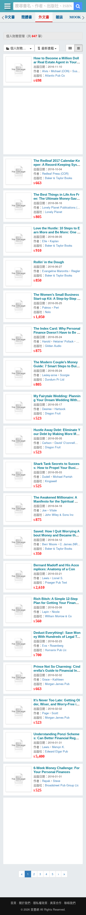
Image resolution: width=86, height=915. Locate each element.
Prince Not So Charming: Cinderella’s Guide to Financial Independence (57, 670)
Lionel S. (57, 578)
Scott (55, 713)
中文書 (9, 17)
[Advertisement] (43, 121)
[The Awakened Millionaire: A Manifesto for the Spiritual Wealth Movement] (18, 508)
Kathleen (58, 679)
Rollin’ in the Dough (49, 262)
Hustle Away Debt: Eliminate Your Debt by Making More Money (57, 434)
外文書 (44, 17)
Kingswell (51, 481)
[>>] (64, 874)
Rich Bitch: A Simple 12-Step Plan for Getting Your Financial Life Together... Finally (57, 603)
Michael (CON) (60, 71)
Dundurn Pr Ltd (54, 379)
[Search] (78, 6)
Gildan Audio (53, 346)
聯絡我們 (70, 903)
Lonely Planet (53, 212)
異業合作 (56, 903)
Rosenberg (56, 645)
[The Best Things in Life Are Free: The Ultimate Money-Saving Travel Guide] (18, 206)
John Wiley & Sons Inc (59, 515)
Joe (44, 510)
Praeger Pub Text (56, 582)
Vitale (53, 510)
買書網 (35, 909)
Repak (46, 781)
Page (45, 713)
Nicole (56, 611)
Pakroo (46, 307)
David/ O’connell (64, 443)
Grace (46, 679)
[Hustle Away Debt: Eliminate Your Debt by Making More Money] (18, 441)
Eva (44, 645)
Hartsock (59, 409)
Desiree (47, 409)
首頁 (13, 903)
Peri (56, 307)
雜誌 (59, 17)
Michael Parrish (62, 476)
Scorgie (64, 375)
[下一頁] (58, 874)
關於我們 (24, 903)
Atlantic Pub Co (55, 75)
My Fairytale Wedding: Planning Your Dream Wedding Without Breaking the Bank (57, 400)
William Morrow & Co (58, 616)
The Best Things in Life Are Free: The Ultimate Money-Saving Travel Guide (56, 198)
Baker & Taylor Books (58, 178)
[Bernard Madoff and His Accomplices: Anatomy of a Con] (18, 576)
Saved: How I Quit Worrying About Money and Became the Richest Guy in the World (57, 535)
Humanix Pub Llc (55, 650)
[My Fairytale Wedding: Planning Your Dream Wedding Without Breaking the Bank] (18, 407)
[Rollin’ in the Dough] (18, 273)
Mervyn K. (58, 747)
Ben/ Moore (49, 544)
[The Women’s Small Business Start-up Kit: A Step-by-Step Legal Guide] (18, 306)
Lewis (45, 578)
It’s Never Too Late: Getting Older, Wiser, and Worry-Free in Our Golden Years (57, 704)
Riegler (75, 271)
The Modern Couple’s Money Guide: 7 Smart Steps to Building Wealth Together (57, 366)
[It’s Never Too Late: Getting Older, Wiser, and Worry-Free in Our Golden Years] (18, 711)
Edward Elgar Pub (56, 751)
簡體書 (26, 17)
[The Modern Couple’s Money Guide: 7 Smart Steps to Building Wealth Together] (18, 373)
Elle (44, 241)
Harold (46, 341)
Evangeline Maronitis (55, 271)
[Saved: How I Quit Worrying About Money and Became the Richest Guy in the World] (18, 542)
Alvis (45, 71)
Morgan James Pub (57, 684)
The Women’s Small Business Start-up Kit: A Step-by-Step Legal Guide (56, 298)
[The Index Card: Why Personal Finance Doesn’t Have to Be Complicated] (18, 339)
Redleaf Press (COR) (55, 173)
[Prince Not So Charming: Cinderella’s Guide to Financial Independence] (18, 678)
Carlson (47, 443)
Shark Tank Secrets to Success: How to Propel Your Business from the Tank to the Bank (56, 468)
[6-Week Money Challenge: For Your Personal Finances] (18, 779)
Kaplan (54, 241)
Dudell (46, 476)
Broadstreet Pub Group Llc (62, 785)
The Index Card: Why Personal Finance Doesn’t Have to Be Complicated (57, 332)
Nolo (48, 312)
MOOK (75, 17)
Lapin (45, 611)
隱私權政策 (40, 903)
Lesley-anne (49, 375)
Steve (56, 781)
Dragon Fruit (53, 413)
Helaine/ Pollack (63, 341)
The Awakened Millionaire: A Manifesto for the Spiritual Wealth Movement (56, 501)
